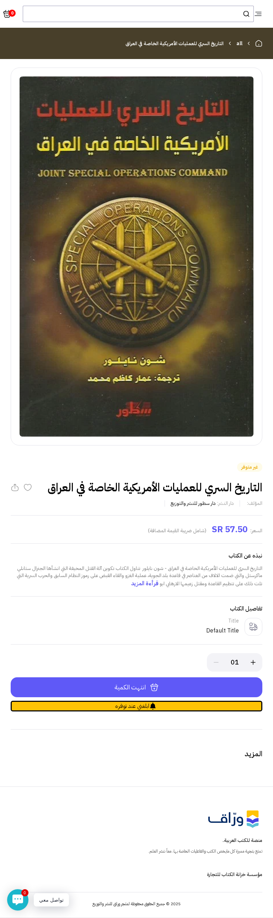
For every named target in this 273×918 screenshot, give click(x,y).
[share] (15, 487)
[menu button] (258, 14)
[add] (253, 662)
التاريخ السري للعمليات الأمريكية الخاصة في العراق (174, 43)
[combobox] (138, 14)
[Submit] (245, 14)
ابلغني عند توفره (132, 706)
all (239, 43)
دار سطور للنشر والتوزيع (193, 503)
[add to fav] (27, 487)
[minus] (216, 662)
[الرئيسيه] (258, 43)
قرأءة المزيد (145, 583)
